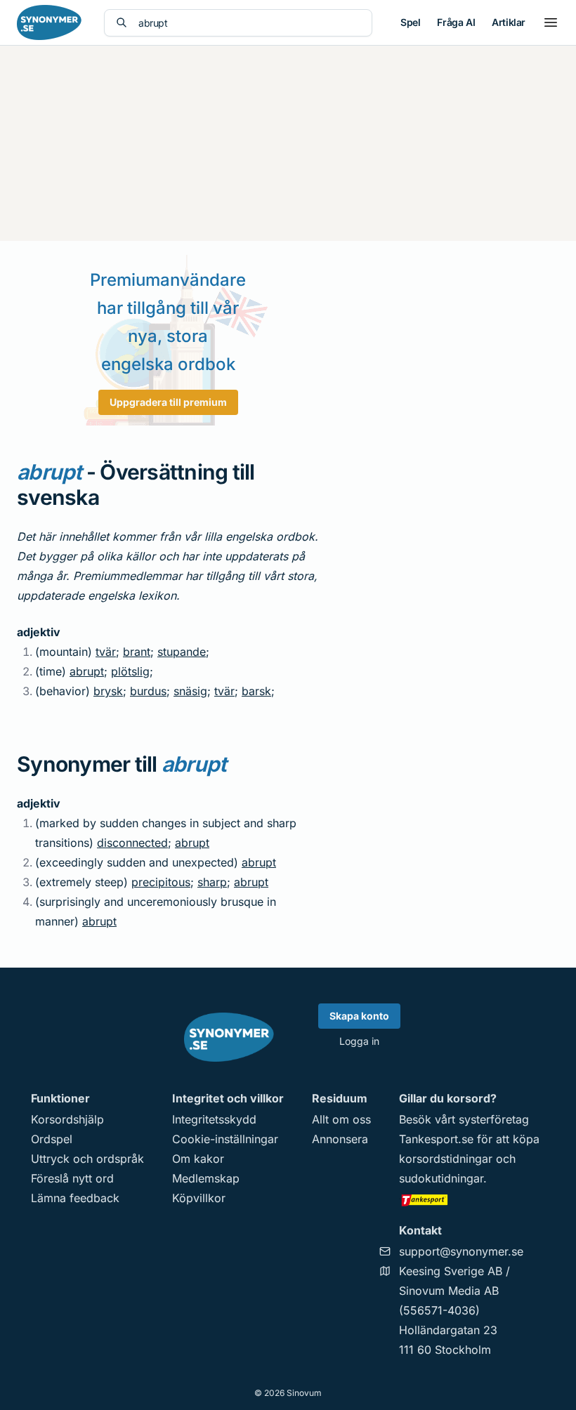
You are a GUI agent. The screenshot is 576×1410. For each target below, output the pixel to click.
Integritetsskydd (214, 1119)
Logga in (359, 1041)
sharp (212, 882)
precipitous (160, 882)
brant (136, 652)
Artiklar (508, 22)
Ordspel (51, 1139)
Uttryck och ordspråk (87, 1159)
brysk (108, 691)
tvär (106, 652)
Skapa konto (359, 1016)
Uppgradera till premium (168, 402)
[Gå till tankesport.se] (472, 1199)
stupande (181, 652)
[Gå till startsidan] (49, 22)
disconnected (132, 843)
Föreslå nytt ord (72, 1178)
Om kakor (198, 1159)
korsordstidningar (445, 1159)
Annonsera (340, 1139)
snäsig (190, 691)
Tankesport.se (436, 1139)
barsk (256, 691)
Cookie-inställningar (225, 1139)
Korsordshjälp (67, 1119)
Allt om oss (341, 1119)
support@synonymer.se (461, 1251)
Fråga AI (456, 22)
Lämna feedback (75, 1198)
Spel (410, 22)
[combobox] (249, 23)
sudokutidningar (441, 1178)
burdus (148, 691)
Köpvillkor (198, 1198)
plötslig (130, 671)
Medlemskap (206, 1178)
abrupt (87, 671)
